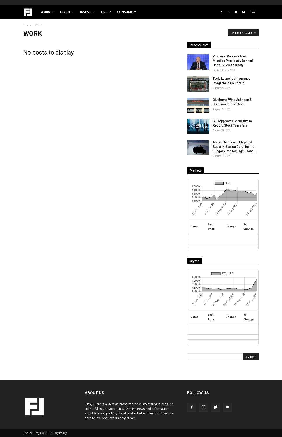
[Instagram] (228, 12)
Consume (125, 12)
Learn (65, 12)
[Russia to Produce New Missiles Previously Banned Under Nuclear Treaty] (198, 62)
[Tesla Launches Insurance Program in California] (198, 84)
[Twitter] (236, 12)
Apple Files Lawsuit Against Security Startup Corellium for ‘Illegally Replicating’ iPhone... (234, 146)
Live (104, 12)
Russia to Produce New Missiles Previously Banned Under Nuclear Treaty (233, 61)
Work (45, 12)
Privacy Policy (58, 433)
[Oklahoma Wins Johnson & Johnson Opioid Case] (198, 105)
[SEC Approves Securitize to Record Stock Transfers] (198, 126)
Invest (85, 12)
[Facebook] (221, 12)
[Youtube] (243, 12)
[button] (253, 12)
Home (27, 25)
